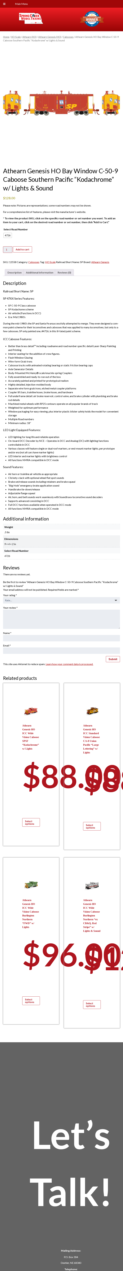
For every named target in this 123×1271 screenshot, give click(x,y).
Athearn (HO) (29, 36)
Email (7, 645)
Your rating (10, 595)
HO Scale (16, 36)
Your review (10, 607)
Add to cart (22, 249)
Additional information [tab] (39, 272)
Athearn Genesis (100, 262)
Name (7, 632)
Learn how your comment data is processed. (69, 664)
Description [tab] (15, 272)
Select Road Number (16, 229)
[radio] (8, 235)
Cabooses (68, 36)
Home (6, 36)
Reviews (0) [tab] (64, 272)
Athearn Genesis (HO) (49, 36)
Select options (29, 822)
